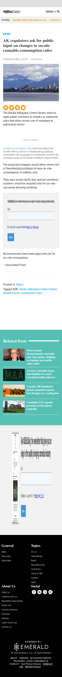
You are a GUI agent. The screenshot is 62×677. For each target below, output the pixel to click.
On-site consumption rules (17, 148)
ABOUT (14, 658)
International (36, 556)
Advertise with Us (9, 597)
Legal (33, 582)
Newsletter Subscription (12, 601)
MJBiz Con (7, 605)
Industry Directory (10, 610)
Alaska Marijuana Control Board (37, 289)
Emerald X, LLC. (26, 653)
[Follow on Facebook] (34, 592)
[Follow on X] (45, 592)
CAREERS (23, 658)
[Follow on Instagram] (50, 592)
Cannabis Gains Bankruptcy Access (29, 20)
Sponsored (6, 561)
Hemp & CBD (37, 574)
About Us (6, 592)
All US (34, 552)
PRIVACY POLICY (33, 667)
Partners (5, 618)
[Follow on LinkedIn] (39, 592)
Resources (6, 556)
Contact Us (7, 627)
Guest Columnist (9, 623)
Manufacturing (38, 565)
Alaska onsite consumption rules (22, 293)
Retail (33, 561)
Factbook (6, 614)
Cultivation (36, 569)
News (7, 34)
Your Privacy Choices (31, 664)
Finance (34, 578)
